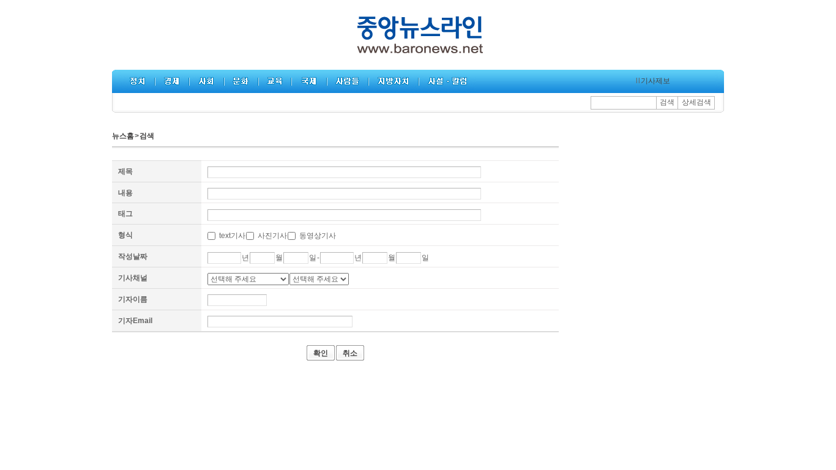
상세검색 (696, 102)
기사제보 (655, 80)
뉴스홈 (123, 136)
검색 (667, 102)
